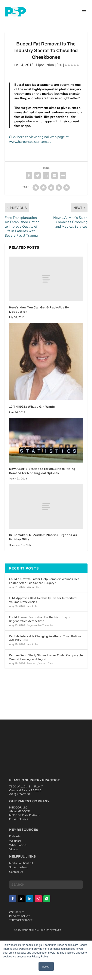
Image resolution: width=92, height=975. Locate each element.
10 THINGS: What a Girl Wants (32, 406)
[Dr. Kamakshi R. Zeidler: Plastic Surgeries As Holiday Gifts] (46, 506)
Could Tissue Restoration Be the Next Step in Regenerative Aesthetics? (40, 619)
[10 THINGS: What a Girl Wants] (46, 361)
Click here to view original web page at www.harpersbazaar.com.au (39, 139)
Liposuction (45, 65)
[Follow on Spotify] (46, 898)
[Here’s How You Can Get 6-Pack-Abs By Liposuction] (46, 279)
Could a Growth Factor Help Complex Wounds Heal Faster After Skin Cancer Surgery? (44, 581)
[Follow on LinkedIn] (29, 898)
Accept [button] (46, 966)
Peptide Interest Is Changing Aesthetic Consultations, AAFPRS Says (45, 638)
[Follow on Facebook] (12, 898)
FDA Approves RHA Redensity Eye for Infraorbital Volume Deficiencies (43, 600)
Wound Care (34, 587)
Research (32, 663)
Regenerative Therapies (40, 625)
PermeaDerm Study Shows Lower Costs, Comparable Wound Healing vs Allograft (46, 657)
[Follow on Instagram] (38, 898)
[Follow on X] (21, 898)
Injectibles (33, 606)
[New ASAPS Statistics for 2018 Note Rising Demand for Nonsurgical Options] (46, 440)
